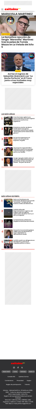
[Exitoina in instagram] (14, 367)
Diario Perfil (6, 371)
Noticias (23, 371)
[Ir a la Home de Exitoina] (13, 9)
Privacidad (20, 380)
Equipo (29, 380)
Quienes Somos (24, 376)
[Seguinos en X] (22, 367)
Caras (15, 371)
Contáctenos (9, 380)
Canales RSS (11, 376)
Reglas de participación (13, 384)
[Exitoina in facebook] (18, 367)
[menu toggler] (2, 9)
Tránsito (27, 384)
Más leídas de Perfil (10, 196)
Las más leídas (8, 114)
